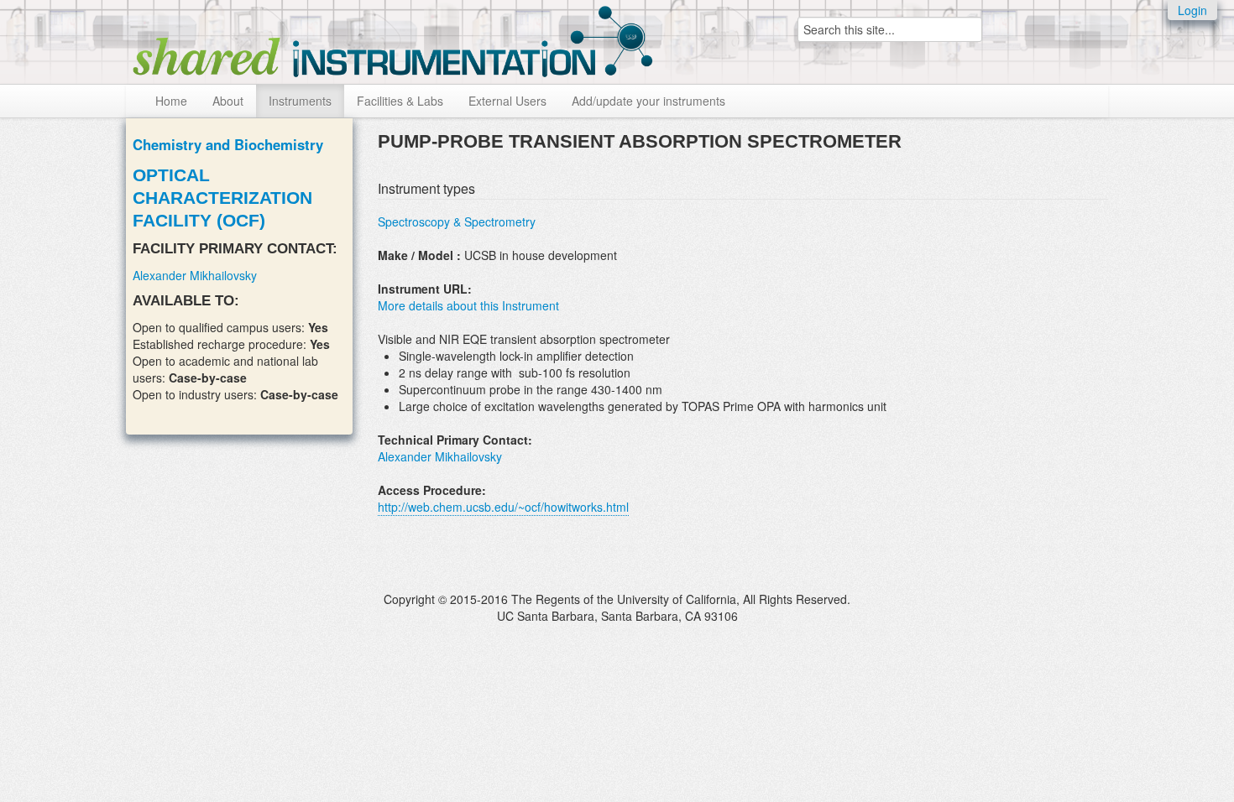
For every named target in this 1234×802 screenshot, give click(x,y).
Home (171, 100)
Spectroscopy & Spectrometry (457, 221)
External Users (507, 100)
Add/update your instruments (648, 100)
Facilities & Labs (400, 100)
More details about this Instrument (468, 305)
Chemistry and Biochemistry (228, 144)
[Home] (392, 38)
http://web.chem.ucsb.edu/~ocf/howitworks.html (503, 506)
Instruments (300, 100)
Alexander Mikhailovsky (195, 275)
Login (1192, 10)
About (227, 100)
